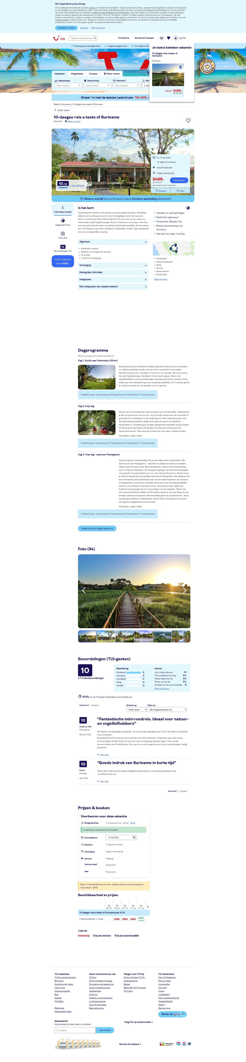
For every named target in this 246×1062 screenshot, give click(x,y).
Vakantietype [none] (64, 81)
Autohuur (93, 994)
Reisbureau (59, 1008)
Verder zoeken (64, 110)
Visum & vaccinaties (97, 1004)
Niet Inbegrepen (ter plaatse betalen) (98, 286)
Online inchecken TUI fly (134, 977)
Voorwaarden (164, 984)
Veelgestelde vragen (63, 1011)
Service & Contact (129, 1044)
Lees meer (104, 754)
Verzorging (85, 265)
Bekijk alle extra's (96, 1008)
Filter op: (151, 705)
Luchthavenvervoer (97, 1001)
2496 (133, 919)
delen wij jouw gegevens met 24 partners (111, 12)
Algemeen (84, 242)
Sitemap (58, 997)
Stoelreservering (131, 980)
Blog (56, 994)
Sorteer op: (131, 705)
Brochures (59, 980)
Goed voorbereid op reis (99, 987)
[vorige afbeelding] (80, 377)
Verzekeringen (95, 991)
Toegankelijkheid (165, 1001)
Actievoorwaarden (62, 991)
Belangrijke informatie (90, 272)
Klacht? (161, 1004)
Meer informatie (98, 27)
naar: (86, 871)
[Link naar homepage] (59, 38)
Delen (182, 191)
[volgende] (184, 590)
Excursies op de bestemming (101, 984)
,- (158, 179)
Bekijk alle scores (161, 688)
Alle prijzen (179, 180)
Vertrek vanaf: (90, 864)
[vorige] (83, 590)
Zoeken (181, 85)
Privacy (161, 991)
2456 (141, 919)
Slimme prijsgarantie (166, 46)
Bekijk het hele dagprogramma (97, 528)
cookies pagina (62, 20)
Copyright (162, 987)
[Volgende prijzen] (147, 905)
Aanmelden (105, 1030)
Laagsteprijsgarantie (117, 46)
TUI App (92, 977)
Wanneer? (121, 81)
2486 (117, 919)
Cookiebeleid (163, 994)
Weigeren (84, 27)
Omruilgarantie (141, 46)
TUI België (59, 1001)
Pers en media (164, 980)
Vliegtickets (77, 74)
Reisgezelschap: (91, 823)
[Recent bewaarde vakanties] (168, 38)
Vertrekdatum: (91, 838)
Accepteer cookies (66, 28)
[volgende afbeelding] (112, 377)
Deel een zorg (164, 1008)
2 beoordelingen (77, 185)
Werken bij (167, 1013)
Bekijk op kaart (73, 121)
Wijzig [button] (132, 822)
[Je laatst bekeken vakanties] (161, 38)
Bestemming (93, 81)
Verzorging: (89, 852)
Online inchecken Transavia (100, 980)
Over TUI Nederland (167, 977)
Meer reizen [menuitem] (113, 74)
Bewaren (162, 191)
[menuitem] (183, 38)
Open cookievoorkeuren (168, 997)
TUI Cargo (128, 991)
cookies (92, 8)
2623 (125, 919)
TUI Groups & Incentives (65, 977)
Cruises (93, 74)
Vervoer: (88, 859)
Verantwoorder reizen (64, 984)
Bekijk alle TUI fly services (135, 987)
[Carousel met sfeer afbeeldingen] (96, 377)
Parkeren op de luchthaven (100, 997)
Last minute (60, 987)
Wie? (148, 81)
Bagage (127, 984)
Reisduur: (88, 845)
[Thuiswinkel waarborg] (167, 1043)
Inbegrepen (85, 279)
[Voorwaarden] (183, 1043)
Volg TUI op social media (137, 1022)
